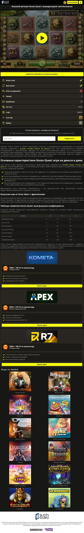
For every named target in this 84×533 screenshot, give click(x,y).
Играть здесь (42, 286)
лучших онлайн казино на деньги (35, 148)
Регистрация (72, 2)
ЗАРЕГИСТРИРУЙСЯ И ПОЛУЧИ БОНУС (42, 74)
